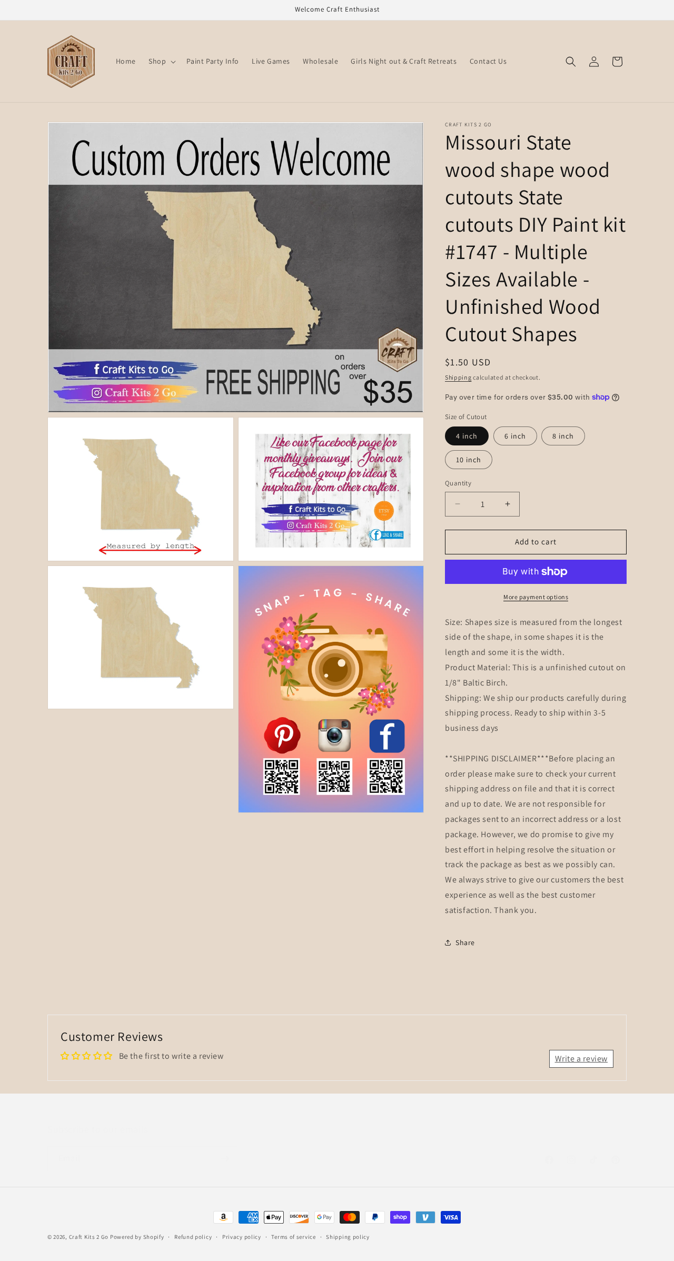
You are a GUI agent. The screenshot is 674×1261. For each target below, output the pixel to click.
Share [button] (465, 942)
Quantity (458, 483)
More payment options (535, 597)
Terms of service (293, 1236)
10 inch (468, 459)
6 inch (515, 436)
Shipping (458, 377)
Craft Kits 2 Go (89, 1236)
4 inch (467, 436)
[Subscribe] (224, 1148)
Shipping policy (348, 1236)
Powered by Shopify (137, 1236)
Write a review (581, 1058)
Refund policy (193, 1236)
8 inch (563, 436)
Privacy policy (241, 1236)
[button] (161, 61)
